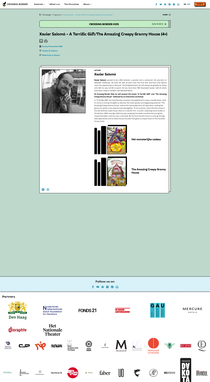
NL (185, 4)
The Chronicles (71, 4)
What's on (54, 4)
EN (188, 4)
